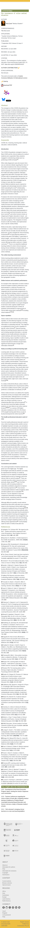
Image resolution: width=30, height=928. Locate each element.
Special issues (6, 885)
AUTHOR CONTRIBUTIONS (9, 67)
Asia (3, 893)
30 (17, 521)
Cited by (5, 81)
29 (2, 769)
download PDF (7, 85)
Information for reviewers (9, 871)
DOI (17, 535)
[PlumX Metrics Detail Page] (6, 92)
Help (3, 916)
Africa (4, 891)
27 (2, 753)
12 (13, 312)
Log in (4, 911)
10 (22, 310)
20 (23, 413)
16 (7, 380)
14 (13, 345)
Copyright (5, 872)
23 (16, 487)
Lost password (6, 915)
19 (9, 407)
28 (2, 763)
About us (4, 865)
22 (16, 481)
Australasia (5, 895)
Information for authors (8, 867)
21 (19, 477)
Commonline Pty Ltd (23, 925)
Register (4, 913)
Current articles (6, 881)
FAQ (3, 869)
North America (6, 901)
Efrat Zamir (9, 23)
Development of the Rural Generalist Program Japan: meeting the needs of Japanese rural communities (14, 791)
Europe (4, 897)
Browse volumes (7, 883)
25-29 (26, 507)
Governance (5, 874)
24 (22, 491)
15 (6, 380)
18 (7, 407)
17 (25, 402)
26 (2, 746)
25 (2, 738)
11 (11, 312)
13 (14, 328)
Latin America (6, 899)
